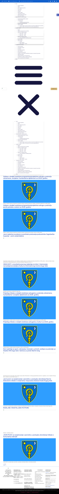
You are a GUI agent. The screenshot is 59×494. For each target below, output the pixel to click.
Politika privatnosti (35, 492)
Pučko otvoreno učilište (38, 477)
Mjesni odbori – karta (23, 43)
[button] (49, 1)
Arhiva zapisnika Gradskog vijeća (25, 37)
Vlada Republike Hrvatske (38, 475)
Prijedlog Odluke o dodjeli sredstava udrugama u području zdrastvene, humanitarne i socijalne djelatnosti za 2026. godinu (27, 294)
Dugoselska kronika (38, 476)
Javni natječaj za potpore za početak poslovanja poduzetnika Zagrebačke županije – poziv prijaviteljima (28, 235)
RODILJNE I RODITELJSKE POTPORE (16, 408)
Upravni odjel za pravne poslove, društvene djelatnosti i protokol (27, 475)
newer (4, 465)
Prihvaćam (23, 492)
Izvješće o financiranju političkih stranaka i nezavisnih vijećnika (29, 53)
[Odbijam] (57, 491)
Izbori (16, 59)
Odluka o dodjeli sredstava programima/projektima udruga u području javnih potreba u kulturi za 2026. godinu (27, 206)
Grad (16, 3)
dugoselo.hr (47, 472)
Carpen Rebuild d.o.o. (48, 487)
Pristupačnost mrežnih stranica (39, 483)
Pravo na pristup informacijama (23, 172)
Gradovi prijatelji (21, 5)
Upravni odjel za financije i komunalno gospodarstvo (29, 26)
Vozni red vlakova (21, 15)
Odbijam (28, 492)
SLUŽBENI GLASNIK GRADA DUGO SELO (28, 483)
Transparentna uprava (19, 44)
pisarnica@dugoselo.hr (51, 485)
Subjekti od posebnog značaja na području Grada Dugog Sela (29, 487)
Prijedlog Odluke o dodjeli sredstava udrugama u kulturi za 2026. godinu (28, 322)
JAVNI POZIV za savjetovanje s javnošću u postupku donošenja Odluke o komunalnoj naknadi (28, 436)
